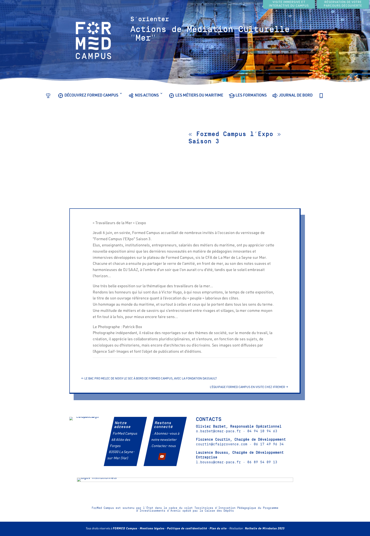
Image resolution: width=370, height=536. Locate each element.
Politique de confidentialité (187, 528)
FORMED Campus (125, 528)
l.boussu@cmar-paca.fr (218, 462)
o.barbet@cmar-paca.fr (218, 431)
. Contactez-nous (162, 446)
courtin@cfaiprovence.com (221, 444)
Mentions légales (152, 528)
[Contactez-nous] (321, 99)
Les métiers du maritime (199, 96)
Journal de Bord (296, 96)
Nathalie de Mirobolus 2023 (265, 528)
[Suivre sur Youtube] (162, 456)
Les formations (251, 96)
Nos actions (147, 96)
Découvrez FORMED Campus (91, 96)
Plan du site (218, 528)
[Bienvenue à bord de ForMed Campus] (48, 99)
